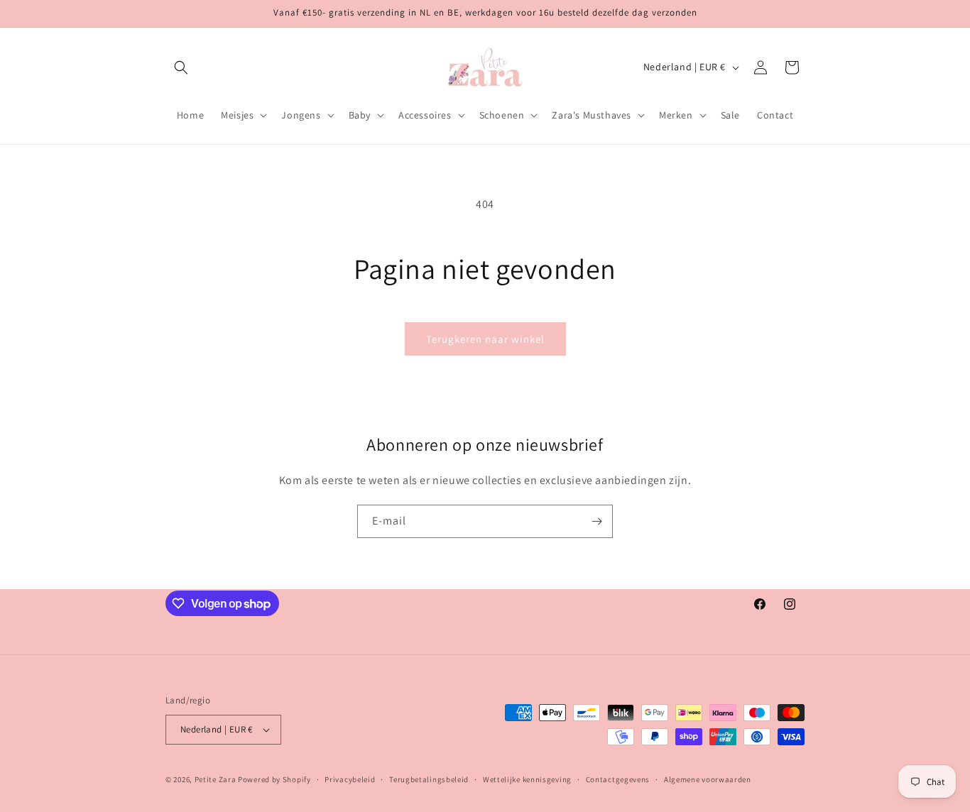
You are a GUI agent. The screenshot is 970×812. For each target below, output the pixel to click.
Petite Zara (215, 779)
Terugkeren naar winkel (485, 339)
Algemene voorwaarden (707, 779)
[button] (181, 67)
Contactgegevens (618, 779)
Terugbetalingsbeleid (429, 779)
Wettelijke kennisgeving (527, 779)
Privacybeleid (350, 779)
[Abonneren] (596, 521)
